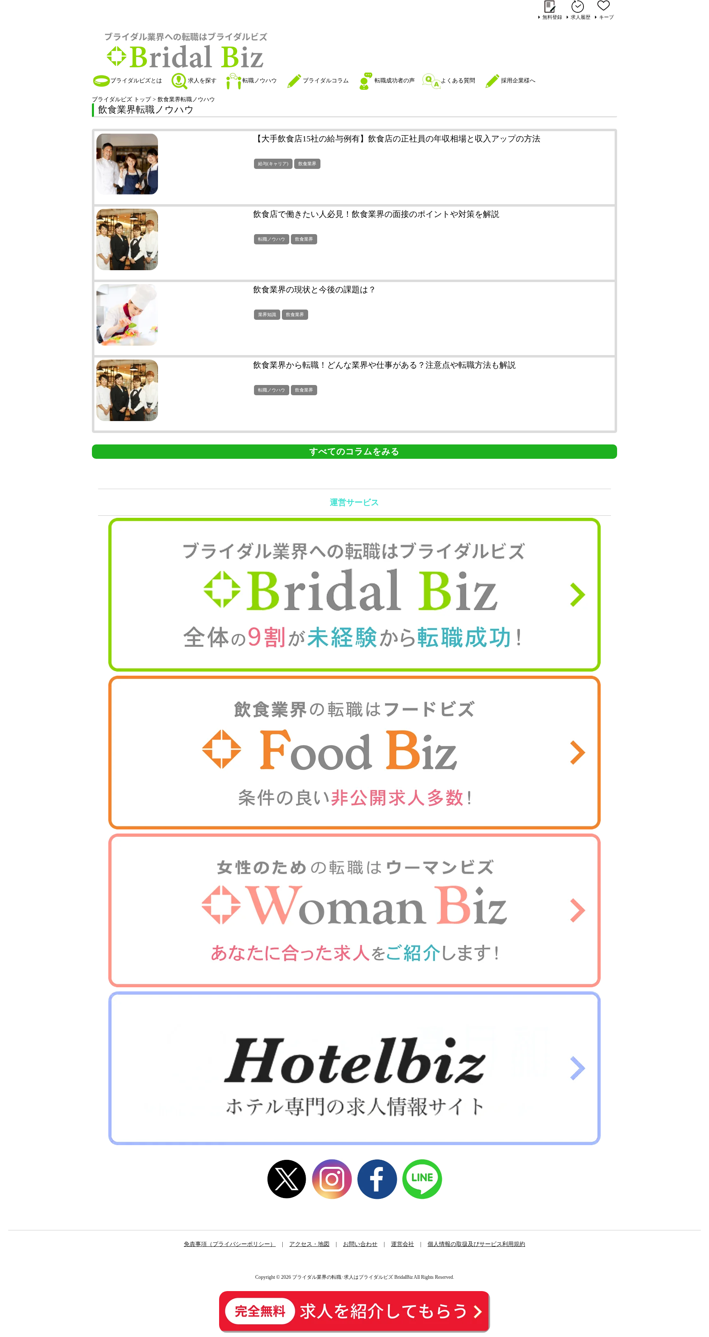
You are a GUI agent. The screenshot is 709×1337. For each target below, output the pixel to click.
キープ (606, 17)
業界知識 (267, 314)
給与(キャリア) (273, 163)
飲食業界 (307, 163)
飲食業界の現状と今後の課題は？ (314, 289)
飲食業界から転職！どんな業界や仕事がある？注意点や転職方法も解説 (384, 364)
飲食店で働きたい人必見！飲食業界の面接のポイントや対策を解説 (376, 214)
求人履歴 (580, 17)
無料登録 (552, 17)
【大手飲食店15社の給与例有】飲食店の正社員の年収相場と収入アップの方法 (396, 138)
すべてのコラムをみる (354, 451)
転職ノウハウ (271, 239)
